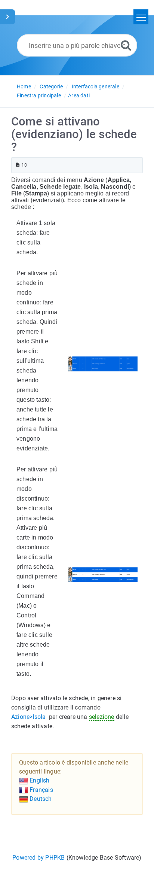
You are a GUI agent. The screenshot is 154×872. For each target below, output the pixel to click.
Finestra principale (39, 95)
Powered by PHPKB (38, 857)
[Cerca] (125, 45)
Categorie (51, 86)
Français (40, 789)
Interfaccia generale (95, 86)
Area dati (79, 95)
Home (24, 86)
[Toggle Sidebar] (7, 16)
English (39, 780)
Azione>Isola (28, 716)
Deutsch (40, 798)
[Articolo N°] (17, 164)
